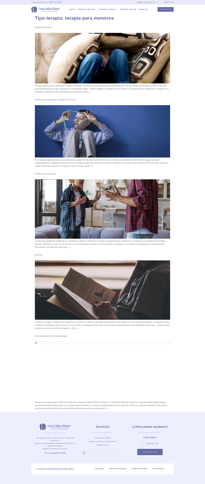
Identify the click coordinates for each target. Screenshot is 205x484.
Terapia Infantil (108, 9)
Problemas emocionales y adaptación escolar (55, 100)
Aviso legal (99, 469)
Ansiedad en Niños (43, 27)
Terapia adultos (86, 9)
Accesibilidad (158, 469)
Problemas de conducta (45, 174)
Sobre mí (143, 9)
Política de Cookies (139, 469)
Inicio (72, 9)
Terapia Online (128, 9)
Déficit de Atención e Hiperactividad (51, 336)
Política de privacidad (117, 469)
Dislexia (38, 255)
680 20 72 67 (153, 444)
